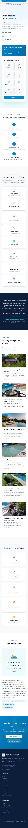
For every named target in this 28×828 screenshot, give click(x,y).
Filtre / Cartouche (19, 66)
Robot (8, 75)
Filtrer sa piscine (5, 793)
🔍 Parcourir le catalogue (13, 736)
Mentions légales (6, 810)
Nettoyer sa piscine (6, 791)
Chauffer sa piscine (6, 795)
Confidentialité (5, 812)
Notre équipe (5, 807)
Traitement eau (19, 83)
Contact (4, 803)
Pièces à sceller (8, 83)
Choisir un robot (5, 788)
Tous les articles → (8, 348)
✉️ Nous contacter (14, 741)
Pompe (8, 66)
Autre (19, 91)
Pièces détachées (6, 780)
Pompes (3, 776)
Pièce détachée (8, 91)
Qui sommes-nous (6, 805)
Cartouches (4, 778)
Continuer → (14, 97)
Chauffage (19, 75)
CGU (3, 814)
